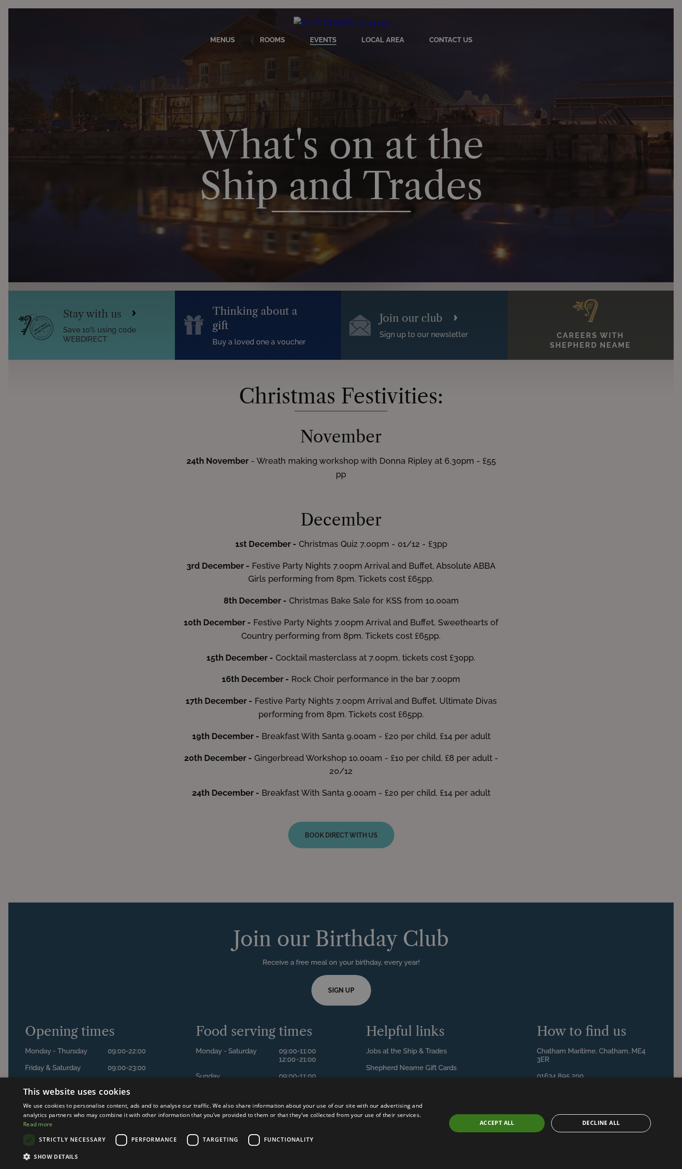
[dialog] (341, 1123)
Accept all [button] (497, 1123)
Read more (38, 1124)
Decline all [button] (601, 1123)
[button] (228, 1156)
